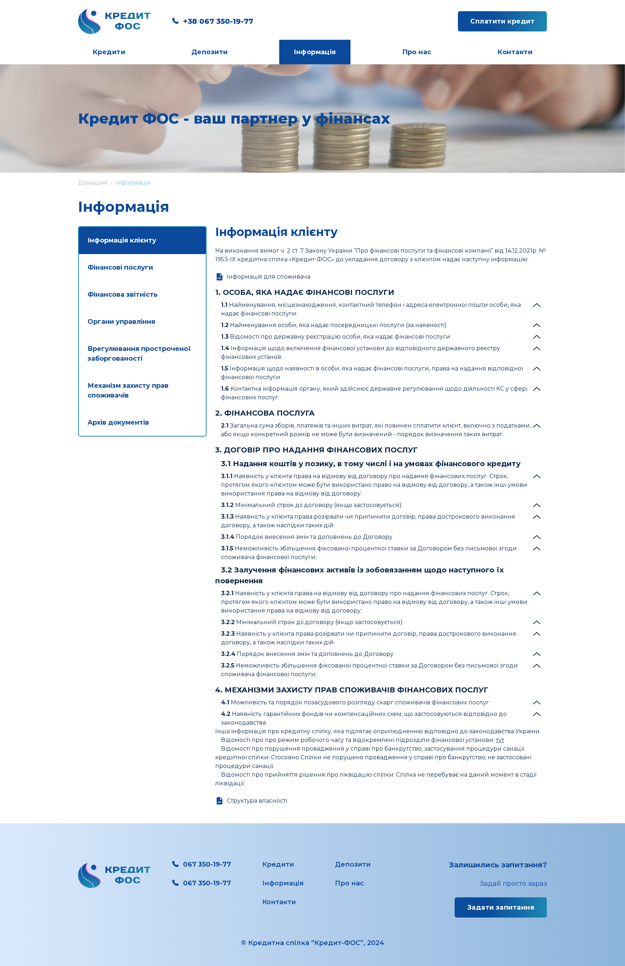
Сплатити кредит (502, 21)
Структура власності (257, 800)
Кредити (109, 52)
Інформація (315, 52)
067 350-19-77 (207, 864)
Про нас (416, 52)
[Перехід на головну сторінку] (114, 21)
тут (500, 740)
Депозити (209, 52)
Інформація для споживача (268, 276)
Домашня (93, 182)
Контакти (514, 52)
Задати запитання (500, 907)
